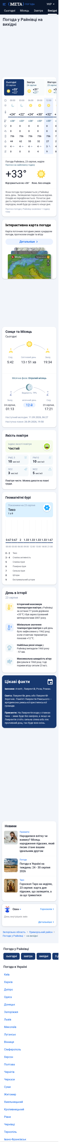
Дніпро (8, 989)
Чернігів (9, 1072)
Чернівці (9, 1124)
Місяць (24, 10)
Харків (8, 982)
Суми (7, 1087)
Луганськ (10, 1034)
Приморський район (41, 932)
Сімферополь (12, 1049)
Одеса (8, 997)
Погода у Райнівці (13, 935)
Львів (7, 1019)
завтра (28, 956)
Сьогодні (9, 10)
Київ (6, 974)
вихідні (43, 956)
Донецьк (9, 1004)
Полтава (9, 1064)
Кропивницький (14, 1109)
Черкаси (9, 1079)
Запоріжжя (11, 1012)
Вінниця (9, 1042)
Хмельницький (13, 1102)
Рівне (7, 1117)
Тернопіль (10, 1131)
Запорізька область (14, 932)
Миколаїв (10, 1027)
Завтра (38, 10)
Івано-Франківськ (15, 1139)
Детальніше (27, 241)
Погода (30, 4)
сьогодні (11, 956)
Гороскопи (46, 909)
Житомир (10, 1094)
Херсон (8, 1057)
